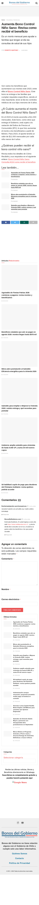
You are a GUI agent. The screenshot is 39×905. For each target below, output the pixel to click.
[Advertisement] (20, 11)
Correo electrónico (11, 599)
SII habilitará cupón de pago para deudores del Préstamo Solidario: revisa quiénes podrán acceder (19, 487)
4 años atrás (32, 506)
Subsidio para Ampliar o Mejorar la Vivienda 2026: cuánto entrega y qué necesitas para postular (23, 207)
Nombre (6, 589)
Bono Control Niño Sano (19, 91)
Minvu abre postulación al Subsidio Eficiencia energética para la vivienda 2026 (23, 196)
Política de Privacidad (19, 863)
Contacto (19, 858)
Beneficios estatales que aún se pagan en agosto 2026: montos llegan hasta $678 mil (24, 185)
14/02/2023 (24, 50)
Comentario (8, 558)
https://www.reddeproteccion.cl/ (18, 524)
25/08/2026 (5, 492)
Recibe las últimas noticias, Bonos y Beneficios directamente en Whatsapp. (19, 773)
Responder (6, 514)
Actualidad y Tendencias (13, 20)
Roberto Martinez (11, 50)
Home (3, 20)
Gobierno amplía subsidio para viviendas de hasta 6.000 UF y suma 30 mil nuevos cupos (18, 447)
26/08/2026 (5, 453)
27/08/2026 (15, 190)
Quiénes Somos (19, 853)
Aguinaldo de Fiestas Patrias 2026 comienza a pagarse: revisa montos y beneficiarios (23, 174)
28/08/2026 (15, 179)
